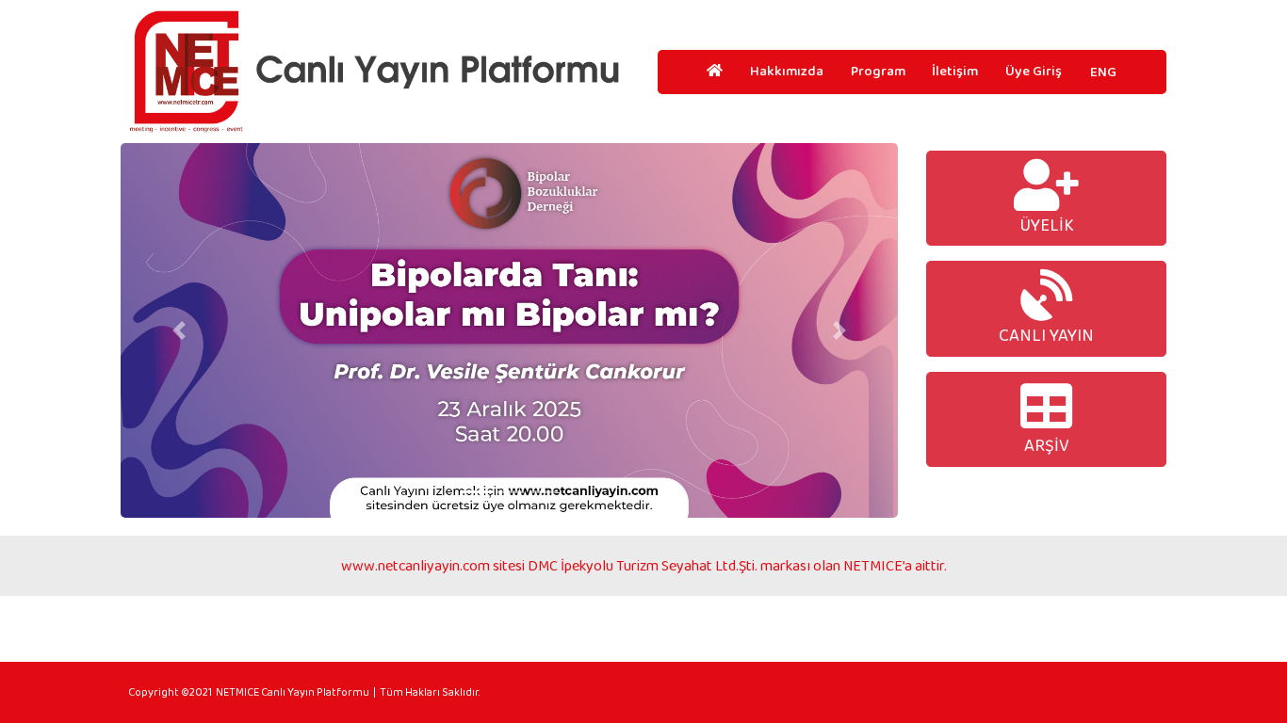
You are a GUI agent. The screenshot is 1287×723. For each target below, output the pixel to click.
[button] (179, 330)
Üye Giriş (1033, 70)
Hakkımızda (786, 70)
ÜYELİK (1046, 224)
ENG (1103, 71)
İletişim (955, 70)
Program (878, 70)
